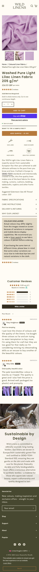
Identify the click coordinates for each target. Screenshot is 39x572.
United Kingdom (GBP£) (20, 551)
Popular (5, 537)
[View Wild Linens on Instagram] (14, 544)
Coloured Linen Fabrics (17, 64)
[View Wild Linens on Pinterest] (24, 544)
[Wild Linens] (19, 6)
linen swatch (16, 237)
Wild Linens (15, 555)
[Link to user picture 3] (28, 391)
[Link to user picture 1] (7, 391)
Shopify (30, 555)
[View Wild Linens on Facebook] (19, 544)
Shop (4, 516)
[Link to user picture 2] (17, 391)
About (4, 530)
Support (5, 523)
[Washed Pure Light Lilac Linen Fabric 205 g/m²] (9, 55)
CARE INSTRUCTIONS (11, 204)
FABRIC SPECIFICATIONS (13, 200)
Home (4, 64)
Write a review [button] (19, 306)
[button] (31, 6)
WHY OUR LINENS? (10, 213)
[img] (7, 320)
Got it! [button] (19, 568)
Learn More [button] (7, 563)
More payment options (19, 120)
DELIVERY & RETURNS (12, 209)
